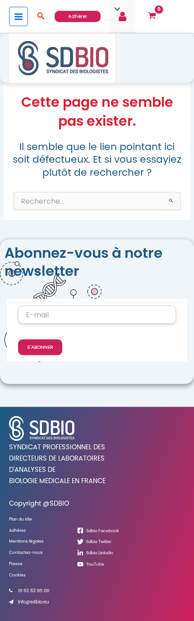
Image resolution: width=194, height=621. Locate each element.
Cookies (17, 575)
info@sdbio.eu (33, 601)
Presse (16, 563)
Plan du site (20, 519)
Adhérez (17, 530)
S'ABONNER (40, 347)
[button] (41, 16)
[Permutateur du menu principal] (18, 16)
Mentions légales (26, 541)
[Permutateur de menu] (114, 10)
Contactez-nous (26, 552)
